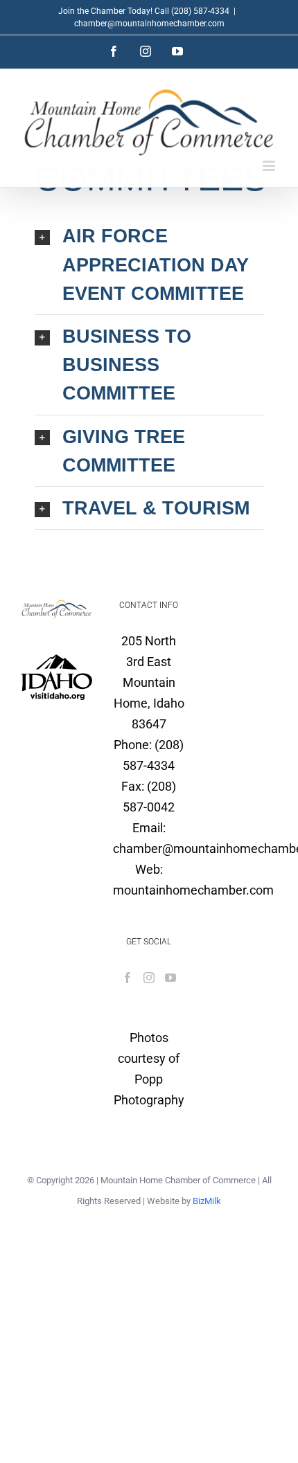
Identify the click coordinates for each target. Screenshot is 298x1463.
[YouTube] (170, 977)
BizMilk (207, 1201)
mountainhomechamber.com (193, 890)
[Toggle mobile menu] (270, 166)
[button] (149, 264)
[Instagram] (149, 977)
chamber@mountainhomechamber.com (149, 23)
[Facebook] (127, 977)
